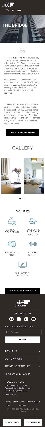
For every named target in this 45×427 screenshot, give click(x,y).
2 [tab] (22, 198)
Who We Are (10, 356)
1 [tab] (20, 199)
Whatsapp (13, 422)
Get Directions (10, 395)
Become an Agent (33, 402)
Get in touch (33, 422)
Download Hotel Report (22, 132)
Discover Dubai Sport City (22, 291)
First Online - (18, 373)
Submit (22, 340)
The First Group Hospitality (16, 363)
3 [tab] (24, 198)
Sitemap (15, 402)
